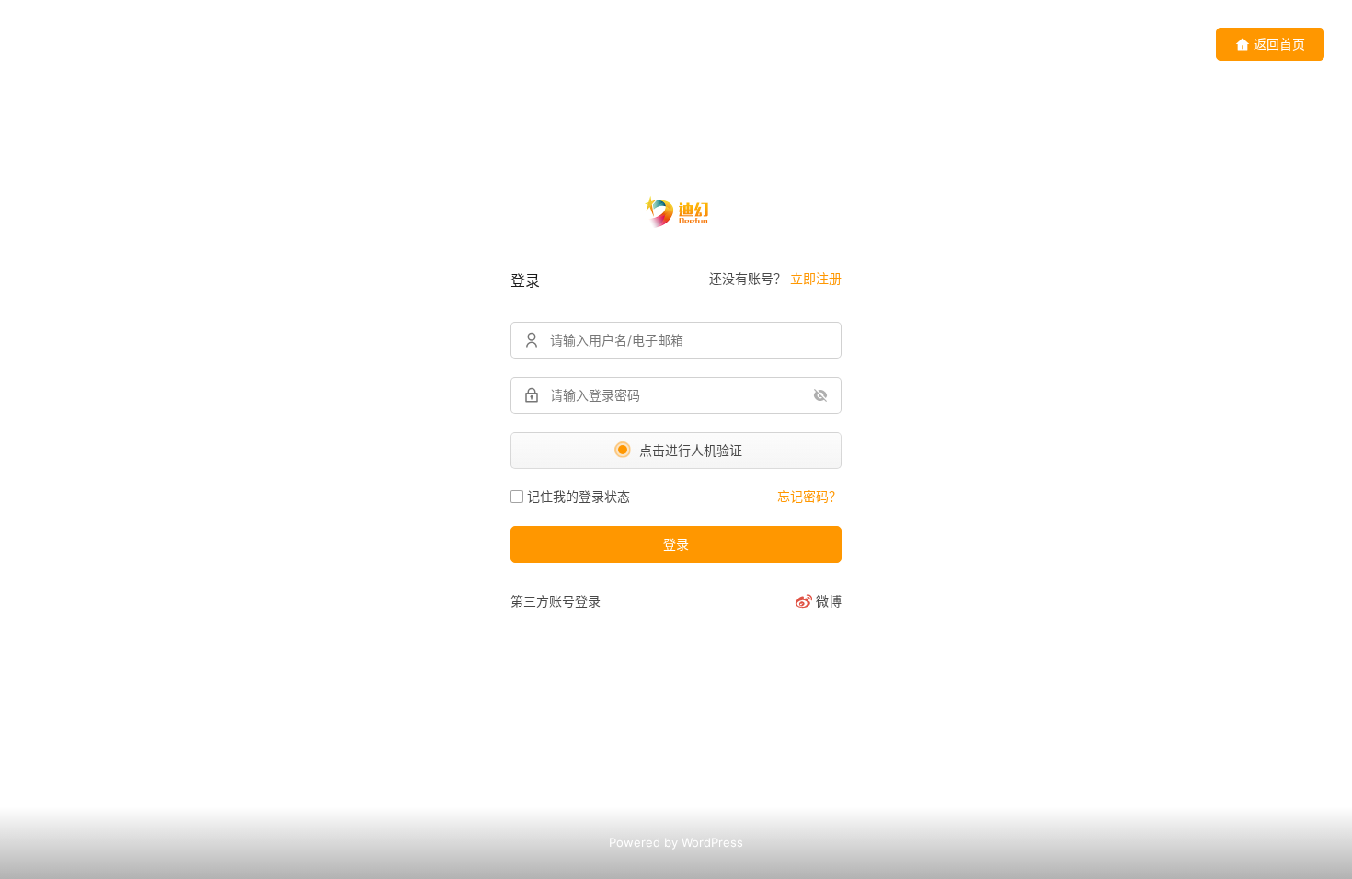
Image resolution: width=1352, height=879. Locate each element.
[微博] (818, 601)
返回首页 (1279, 43)
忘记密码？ (809, 496)
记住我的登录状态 (578, 496)
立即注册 (816, 278)
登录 (676, 544)
